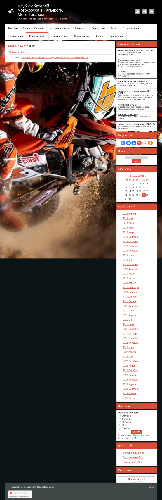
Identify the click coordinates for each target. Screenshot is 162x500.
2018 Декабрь (130, 246)
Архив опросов (141, 435)
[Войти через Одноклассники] (150, 143)
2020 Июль (129, 278)
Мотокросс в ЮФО (126, 105)
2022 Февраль (130, 343)
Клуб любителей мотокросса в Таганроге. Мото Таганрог (40, 10)
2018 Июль (129, 227)
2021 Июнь (128, 324)
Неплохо (126, 422)
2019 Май (128, 260)
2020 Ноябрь (130, 292)
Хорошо (126, 419)
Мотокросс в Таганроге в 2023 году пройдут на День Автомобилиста (54, 57)
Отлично (126, 416)
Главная (12, 46)
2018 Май (128, 218)
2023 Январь (130, 375)
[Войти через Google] (144, 142)
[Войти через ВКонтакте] (128, 143)
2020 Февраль (130, 269)
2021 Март (128, 310)
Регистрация (137, 11)
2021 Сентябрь (131, 329)
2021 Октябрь (130, 333)
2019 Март (128, 255)
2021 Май (128, 320)
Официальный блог (133, 453)
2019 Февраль (130, 250)
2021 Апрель (130, 315)
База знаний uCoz (132, 462)
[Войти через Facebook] (133, 143)
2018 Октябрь (130, 241)
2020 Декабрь (130, 296)
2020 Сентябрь (131, 287)
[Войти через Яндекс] (139, 143)
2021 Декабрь (130, 338)
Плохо (125, 425)
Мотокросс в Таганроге (128, 60)
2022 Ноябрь (130, 366)
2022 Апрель (130, 352)
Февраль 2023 (137, 176)
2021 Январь (130, 301)
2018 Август (129, 232)
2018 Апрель (130, 214)
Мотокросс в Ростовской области (132, 81)
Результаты (124, 435)
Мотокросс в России (127, 114)
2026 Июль (129, 398)
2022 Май (128, 356)
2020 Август (129, 283)
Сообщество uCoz (133, 457)
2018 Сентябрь (131, 237)
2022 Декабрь (130, 370)
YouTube (151, 11)
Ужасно (126, 428)
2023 (22, 46)
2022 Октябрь (130, 361)
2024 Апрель (130, 393)
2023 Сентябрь (131, 389)
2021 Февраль (130, 306)
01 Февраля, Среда (18, 52)
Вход (144, 11)
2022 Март (128, 347)
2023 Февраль (130, 379)
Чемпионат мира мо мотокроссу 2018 (135, 50)
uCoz (151, 487)
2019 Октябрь (130, 264)
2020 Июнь (128, 273)
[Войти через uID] (123, 143)
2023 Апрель (130, 384)
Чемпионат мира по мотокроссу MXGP (135, 124)
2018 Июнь (128, 223)
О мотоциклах (124, 72)
